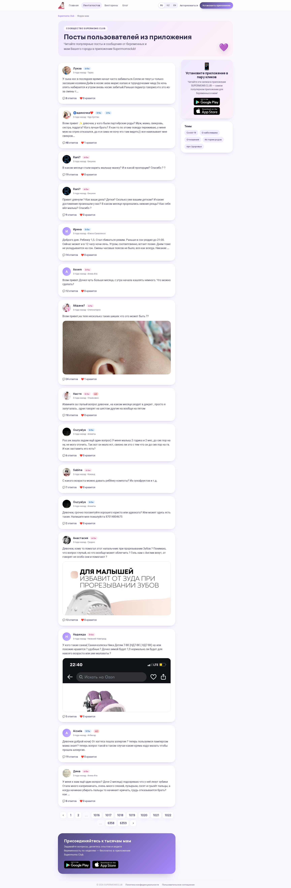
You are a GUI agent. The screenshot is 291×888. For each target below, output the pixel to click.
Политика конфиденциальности (142, 884)
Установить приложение (216, 5)
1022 (168, 815)
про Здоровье (194, 146)
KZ (168, 5)
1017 (108, 815)
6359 (123, 823)
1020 (144, 815)
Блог (125, 5)
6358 (111, 823)
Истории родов (213, 139)
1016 (96, 815)
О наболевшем (210, 132)
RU (161, 5)
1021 (156, 815)
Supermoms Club (66, 16)
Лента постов (91, 5)
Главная (74, 5)
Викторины (111, 5)
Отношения (193, 139)
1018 (120, 815)
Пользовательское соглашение (178, 884)
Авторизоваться (189, 5)
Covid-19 (191, 132)
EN (174, 5)
